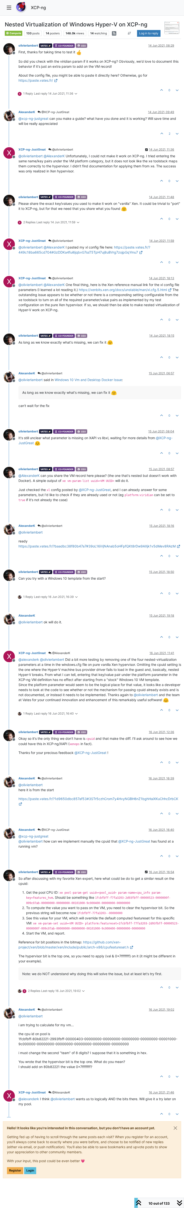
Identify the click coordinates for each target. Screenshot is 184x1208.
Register (15, 1170)
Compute (15, 33)
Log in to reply (148, 33)
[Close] (175, 1128)
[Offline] (10, 49)
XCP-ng (38, 7)
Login (30, 1170)
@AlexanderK (61, 653)
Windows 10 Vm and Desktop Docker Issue (88, 380)
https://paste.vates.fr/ (35, 80)
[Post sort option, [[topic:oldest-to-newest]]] (129, 33)
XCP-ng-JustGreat (32, 149)
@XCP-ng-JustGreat (55, 112)
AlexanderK (26, 112)
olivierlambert (28, 45)
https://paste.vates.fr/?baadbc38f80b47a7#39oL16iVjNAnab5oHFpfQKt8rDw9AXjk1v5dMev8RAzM (97, 546)
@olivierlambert (62, 149)
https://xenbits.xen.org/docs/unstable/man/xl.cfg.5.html (123, 290)
